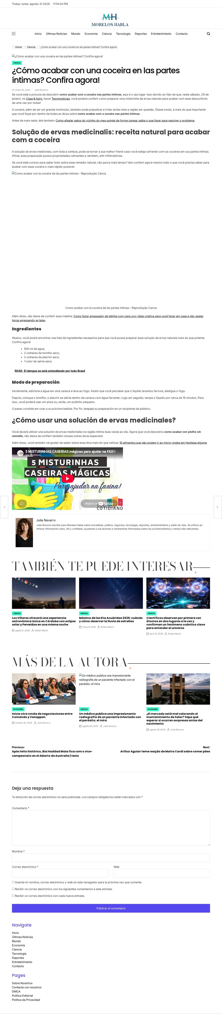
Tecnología (123, 33)
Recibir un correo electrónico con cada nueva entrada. (50, 896)
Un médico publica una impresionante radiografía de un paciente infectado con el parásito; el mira (110, 717)
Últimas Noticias (56, 33)
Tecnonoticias (61, 98)
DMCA (16, 991)
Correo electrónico (25, 867)
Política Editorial (22, 995)
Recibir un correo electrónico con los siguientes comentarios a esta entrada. (64, 889)
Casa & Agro (34, 98)
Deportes (141, 33)
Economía (91, 33)
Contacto (182, 33)
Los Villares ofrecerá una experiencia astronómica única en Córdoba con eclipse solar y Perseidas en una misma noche (44, 621)
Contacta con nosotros (26, 987)
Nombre (18, 851)
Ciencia (107, 33)
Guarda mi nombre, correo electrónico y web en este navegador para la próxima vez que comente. (78, 882)
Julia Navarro (41, 90)
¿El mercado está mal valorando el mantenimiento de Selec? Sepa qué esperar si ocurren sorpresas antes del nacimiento (174, 719)
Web (116, 867)
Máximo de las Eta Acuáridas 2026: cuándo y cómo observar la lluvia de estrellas (111, 619)
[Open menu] (13, 33)
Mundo (75, 33)
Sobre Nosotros (22, 983)
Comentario (20, 808)
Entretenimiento (161, 33)
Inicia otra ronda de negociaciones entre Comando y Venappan (42, 715)
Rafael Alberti (41, 630)
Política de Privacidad (26, 1000)
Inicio (38, 33)
